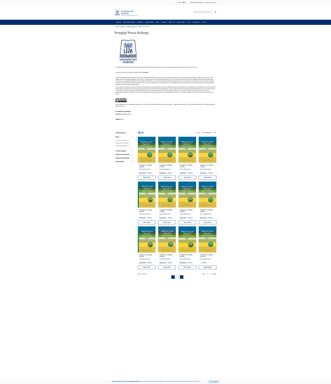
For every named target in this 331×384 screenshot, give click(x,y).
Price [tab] (117, 137)
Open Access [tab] (120, 161)
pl (185, 2)
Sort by (198, 132)
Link (122, 119)
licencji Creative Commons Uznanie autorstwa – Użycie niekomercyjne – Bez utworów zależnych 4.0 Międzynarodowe (180, 104)
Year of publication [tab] (122, 154)
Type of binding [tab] (121, 151)
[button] (183, 2)
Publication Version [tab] (122, 158)
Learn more (196, 381)
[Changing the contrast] (180, 2)
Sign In (202, 2)
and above (123, 146)
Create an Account (211, 2)
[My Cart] (215, 12)
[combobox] (203, 12)
